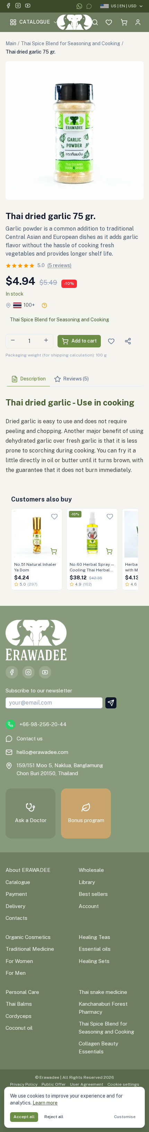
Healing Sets (94, 961)
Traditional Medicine (30, 949)
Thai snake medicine (103, 992)
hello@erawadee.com (42, 752)
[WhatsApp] (79, 6)
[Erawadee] (75, 22)
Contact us (30, 738)
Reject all (53, 1116)
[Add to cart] (53, 551)
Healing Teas (94, 937)
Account (89, 906)
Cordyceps (19, 1016)
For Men (16, 973)
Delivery (15, 906)
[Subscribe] (110, 702)
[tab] (28, 379)
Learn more (45, 1103)
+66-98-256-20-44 (43, 724)
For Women (19, 961)
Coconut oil (19, 1028)
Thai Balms (19, 1004)
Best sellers (93, 894)
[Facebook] (8, 6)
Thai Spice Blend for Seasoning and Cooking (70, 43)
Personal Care (22, 992)
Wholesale (91, 870)
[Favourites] (109, 22)
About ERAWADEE (28, 870)
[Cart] (124, 22)
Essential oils (95, 949)
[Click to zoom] (74, 130)
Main (11, 43)
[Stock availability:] (44, 305)
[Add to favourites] (54, 516)
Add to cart (84, 341)
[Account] (137, 22)
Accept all (24, 1116)
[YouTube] (27, 6)
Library (87, 882)
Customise (124, 1116)
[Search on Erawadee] (94, 22)
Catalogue (34, 22)
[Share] (128, 341)
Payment (16, 894)
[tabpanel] (74, 433)
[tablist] (74, 379)
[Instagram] (18, 6)
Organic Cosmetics (28, 937)
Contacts (16, 918)
